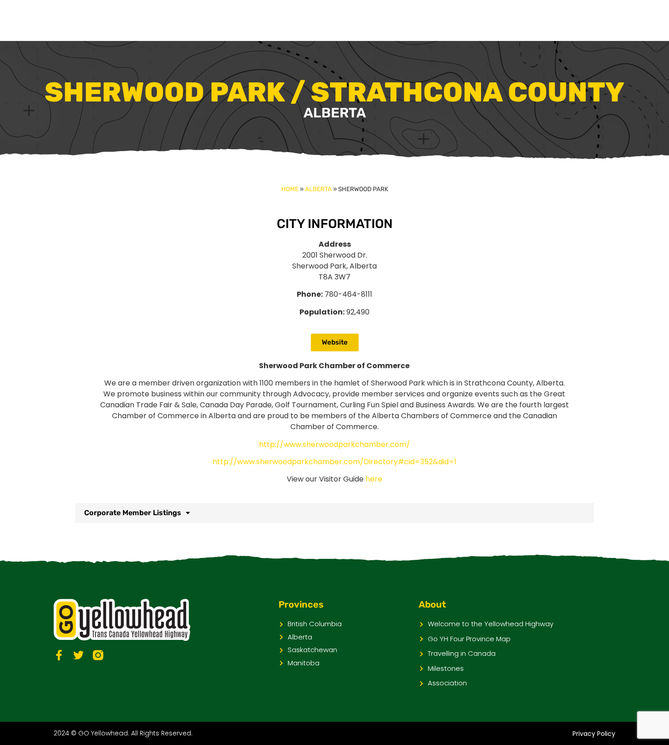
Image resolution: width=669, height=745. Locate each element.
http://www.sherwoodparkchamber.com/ (334, 444)
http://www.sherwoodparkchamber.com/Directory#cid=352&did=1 (334, 461)
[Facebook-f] (59, 655)
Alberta (318, 189)
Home (290, 189)
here (373, 479)
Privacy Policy (594, 733)
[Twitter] (78, 655)
